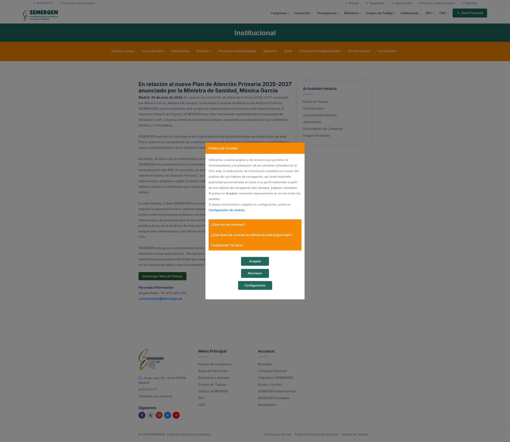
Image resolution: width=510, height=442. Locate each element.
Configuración (255, 285)
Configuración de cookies (227, 210)
